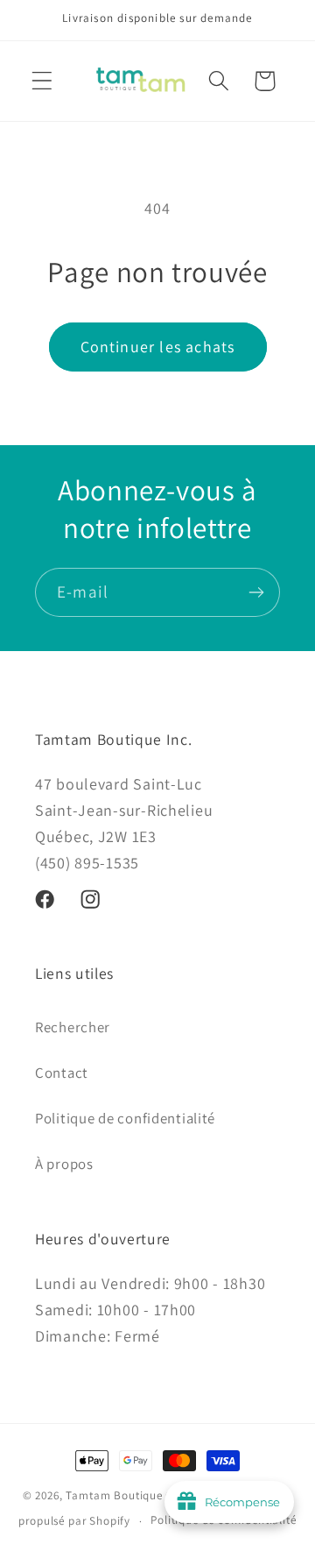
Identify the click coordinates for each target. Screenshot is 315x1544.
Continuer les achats (157, 346)
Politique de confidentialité (125, 1118)
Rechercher (72, 1027)
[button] (42, 81)
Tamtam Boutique (114, 1495)
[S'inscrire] (256, 592)
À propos (64, 1163)
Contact (61, 1072)
